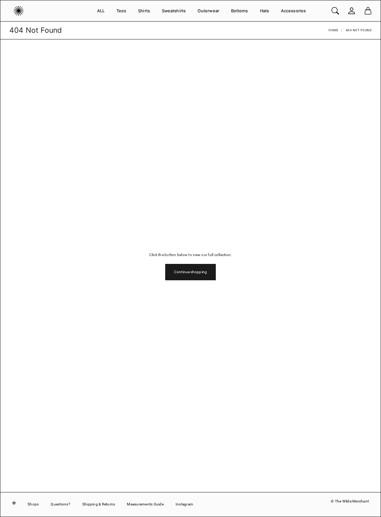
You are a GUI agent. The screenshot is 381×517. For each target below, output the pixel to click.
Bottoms (239, 10)
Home (333, 30)
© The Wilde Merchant (350, 501)
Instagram (184, 504)
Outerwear (208, 10)
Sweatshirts (174, 10)
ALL (101, 10)
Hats (264, 10)
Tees (121, 10)
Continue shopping (190, 272)
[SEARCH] (335, 11)
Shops (33, 504)
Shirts (144, 10)
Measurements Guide (145, 504)
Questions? (60, 504)
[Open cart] (368, 11)
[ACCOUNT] (351, 11)
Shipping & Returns (98, 504)
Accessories (293, 10)
